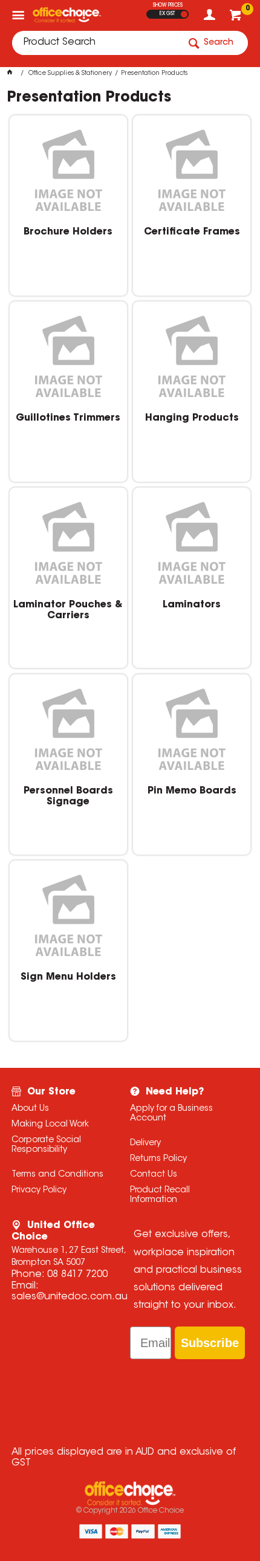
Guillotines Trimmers (68, 418)
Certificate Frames (192, 232)
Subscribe (210, 1342)
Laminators (192, 605)
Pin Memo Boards (192, 791)
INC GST (184, 14)
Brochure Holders (68, 232)
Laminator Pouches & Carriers (68, 610)
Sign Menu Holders (68, 977)
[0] (236, 18)
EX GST (167, 13)
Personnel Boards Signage (68, 796)
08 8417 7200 (77, 1274)
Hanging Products (192, 418)
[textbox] (95, 43)
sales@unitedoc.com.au (69, 1297)
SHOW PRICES (168, 5)
